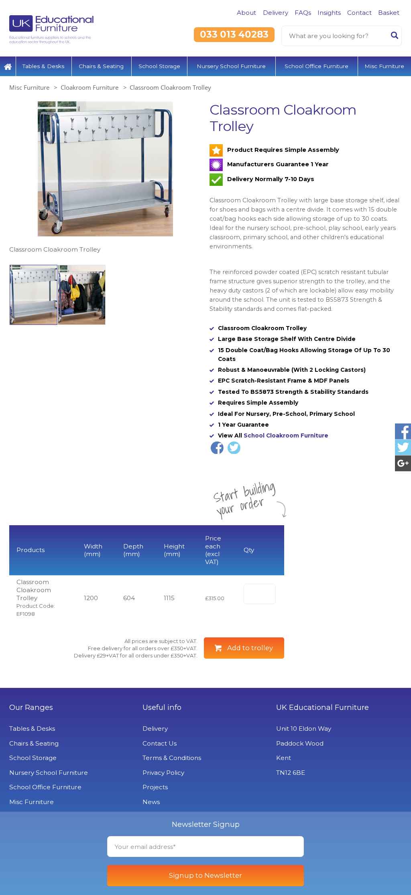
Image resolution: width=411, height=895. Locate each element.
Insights (329, 12)
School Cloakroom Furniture (286, 435)
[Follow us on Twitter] (403, 447)
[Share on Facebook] (217, 447)
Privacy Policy (163, 772)
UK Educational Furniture (322, 707)
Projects (155, 787)
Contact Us (159, 743)
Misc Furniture (384, 66)
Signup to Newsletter (205, 875)
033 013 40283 (234, 34)
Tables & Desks (43, 66)
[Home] (8, 66)
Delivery (275, 12)
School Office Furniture (316, 66)
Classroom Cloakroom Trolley (170, 87)
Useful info (161, 707)
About (246, 12)
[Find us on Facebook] (403, 431)
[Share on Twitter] (234, 447)
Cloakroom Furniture (89, 87)
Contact (359, 12)
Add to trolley (250, 648)
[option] (105, 178)
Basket (388, 12)
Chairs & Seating (101, 66)
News (151, 802)
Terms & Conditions (171, 758)
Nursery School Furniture (231, 66)
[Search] (394, 37)
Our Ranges (31, 707)
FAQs (303, 12)
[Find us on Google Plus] (403, 464)
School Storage (159, 66)
